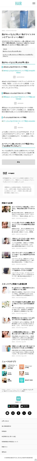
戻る (18, 162)
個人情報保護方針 (6, 426)
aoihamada (20, 103)
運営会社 (4, 452)
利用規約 (4, 431)
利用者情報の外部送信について (10, 441)
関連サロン (5, 446)
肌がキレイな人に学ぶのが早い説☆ (12, 51)
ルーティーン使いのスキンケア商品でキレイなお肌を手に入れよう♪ (18, 55)
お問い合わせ (5, 421)
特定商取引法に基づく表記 (9, 436)
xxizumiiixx (20, 127)
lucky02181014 (20, 77)
